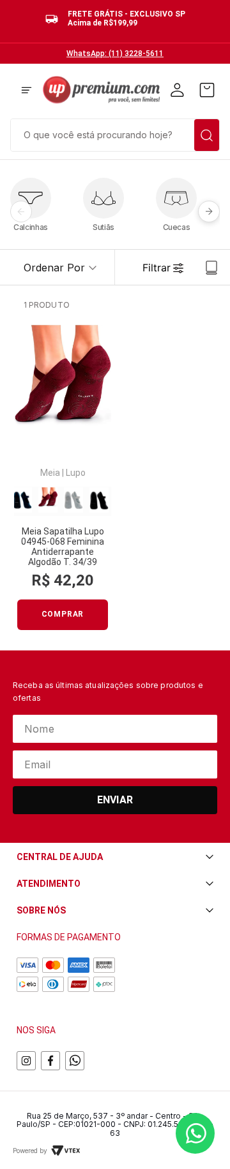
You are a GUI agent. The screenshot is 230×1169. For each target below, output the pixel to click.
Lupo (76, 473)
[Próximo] (209, 211)
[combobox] (115, 133)
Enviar (115, 800)
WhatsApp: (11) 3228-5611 (115, 53)
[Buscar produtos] (206, 135)
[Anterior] (21, 211)
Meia (50, 473)
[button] (26, 91)
